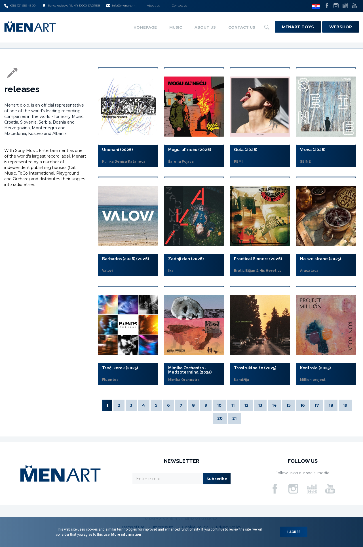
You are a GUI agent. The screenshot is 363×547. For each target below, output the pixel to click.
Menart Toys (298, 26)
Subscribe (216, 478)
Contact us (179, 5)
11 (233, 405)
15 (288, 405)
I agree (293, 532)
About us (153, 5)
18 (331, 405)
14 (274, 405)
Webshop (340, 26)
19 (345, 405)
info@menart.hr (123, 5)
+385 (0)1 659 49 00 (22, 5)
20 (220, 418)
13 (260, 405)
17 (317, 405)
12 (246, 405)
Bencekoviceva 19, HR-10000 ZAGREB (74, 5)
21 (234, 418)
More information (125, 535)
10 (219, 405)
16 (302, 405)
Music (175, 27)
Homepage (145, 27)
